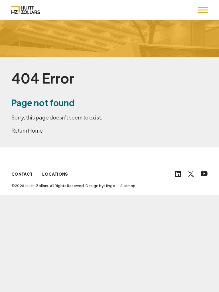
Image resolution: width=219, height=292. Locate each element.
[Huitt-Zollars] (25, 10)
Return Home (27, 130)
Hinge (109, 185)
